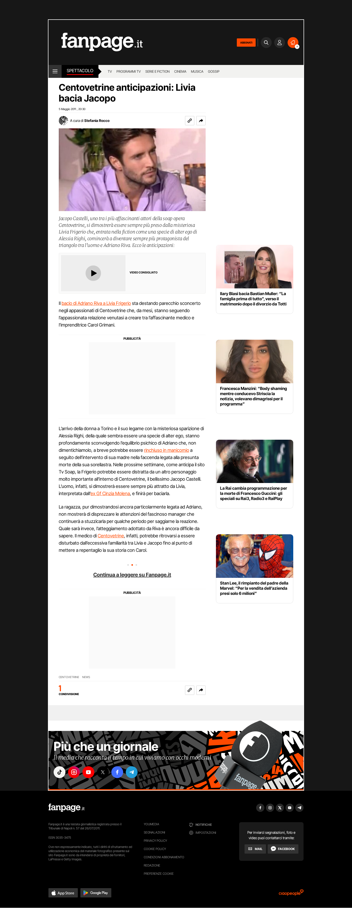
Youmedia (151, 824)
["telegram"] (132, 772)
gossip (214, 71)
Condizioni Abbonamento (164, 857)
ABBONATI (246, 42)
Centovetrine (111, 535)
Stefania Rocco (97, 120)
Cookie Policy (155, 849)
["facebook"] (117, 772)
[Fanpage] (66, 808)
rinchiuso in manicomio (166, 450)
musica (197, 71)
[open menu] (55, 71)
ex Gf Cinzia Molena (110, 493)
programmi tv (128, 71)
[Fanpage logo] (95, 42)
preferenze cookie (159, 874)
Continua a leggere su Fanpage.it (132, 575)
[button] (201, 120)
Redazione (152, 865)
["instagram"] (74, 772)
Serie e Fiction (157, 71)
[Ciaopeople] (291, 894)
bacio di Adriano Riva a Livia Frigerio (96, 303)
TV (110, 71)
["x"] (103, 772)
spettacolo (80, 70)
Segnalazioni (154, 832)
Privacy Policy (155, 841)
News (86, 677)
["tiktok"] (59, 772)
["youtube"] (88, 772)
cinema (180, 71)
